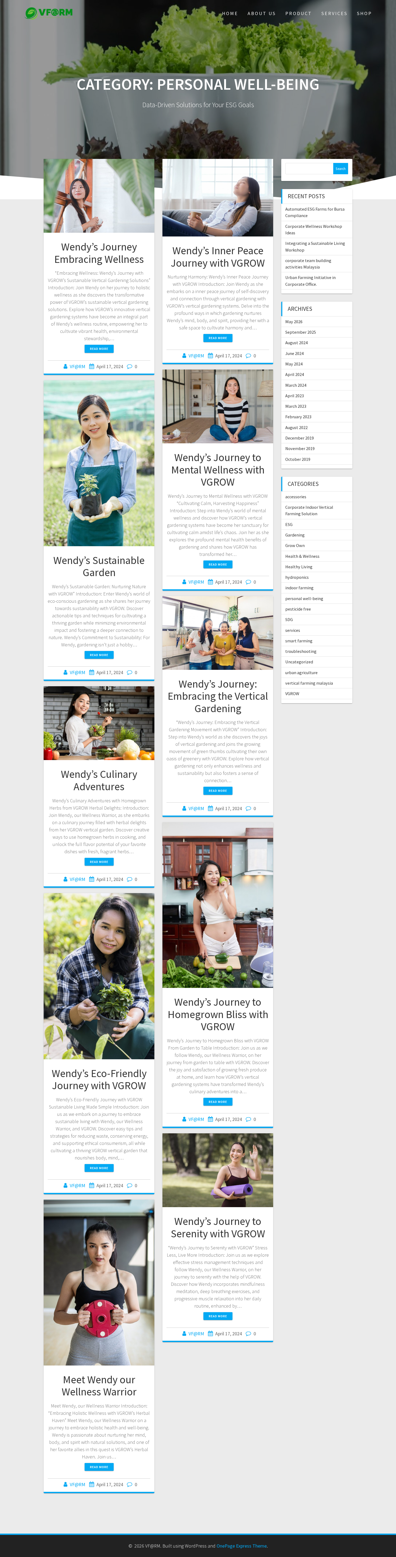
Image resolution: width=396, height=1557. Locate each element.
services (292, 630)
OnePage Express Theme (242, 1546)
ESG (289, 524)
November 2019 (300, 448)
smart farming (298, 640)
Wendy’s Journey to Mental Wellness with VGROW (218, 470)
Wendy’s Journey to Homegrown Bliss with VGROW (218, 1014)
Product (298, 13)
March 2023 (295, 406)
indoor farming (299, 587)
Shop (364, 13)
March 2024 (295, 385)
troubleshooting (301, 651)
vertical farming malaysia (309, 683)
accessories (295, 496)
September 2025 (300, 332)
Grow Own (295, 545)
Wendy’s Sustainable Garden (99, 566)
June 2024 (294, 353)
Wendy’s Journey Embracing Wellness (99, 253)
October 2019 (297, 459)
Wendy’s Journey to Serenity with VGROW (218, 1227)
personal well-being (304, 598)
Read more (99, 349)
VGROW (292, 693)
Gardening (295, 535)
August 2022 (296, 427)
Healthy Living (298, 566)
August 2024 (296, 342)
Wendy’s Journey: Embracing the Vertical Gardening (218, 696)
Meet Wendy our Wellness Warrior (99, 1386)
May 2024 (294, 364)
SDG (289, 619)
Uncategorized (299, 661)
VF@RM (77, 366)
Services (334, 13)
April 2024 (294, 374)
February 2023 (298, 416)
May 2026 (294, 321)
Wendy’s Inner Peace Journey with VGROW (218, 257)
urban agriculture (301, 672)
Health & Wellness (302, 556)
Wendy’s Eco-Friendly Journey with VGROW (99, 1079)
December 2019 (299, 438)
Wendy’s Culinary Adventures (99, 780)
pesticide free (298, 609)
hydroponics (297, 577)
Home (230, 13)
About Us (262, 13)
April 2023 (294, 395)
